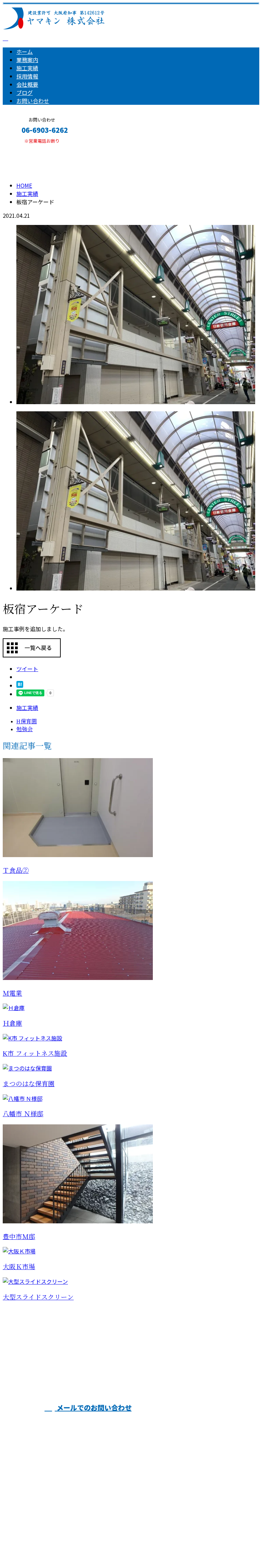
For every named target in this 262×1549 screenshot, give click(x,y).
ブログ (24, 92)
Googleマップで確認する (36, 1485)
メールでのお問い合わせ (93, 1407)
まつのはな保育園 (29, 1084)
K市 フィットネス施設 (35, 1053)
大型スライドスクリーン (38, 1297)
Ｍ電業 (12, 993)
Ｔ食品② (16, 870)
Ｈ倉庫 (12, 1023)
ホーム (24, 51)
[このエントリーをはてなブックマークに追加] (19, 685)
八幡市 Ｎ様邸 (23, 1114)
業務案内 (27, 60)
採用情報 (27, 76)
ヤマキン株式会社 (135, 1367)
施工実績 (27, 68)
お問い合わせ (32, 101)
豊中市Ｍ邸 (19, 1236)
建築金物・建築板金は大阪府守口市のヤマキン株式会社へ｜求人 (82, 1526)
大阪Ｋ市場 (19, 1266)
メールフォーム (26, 148)
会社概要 (27, 84)
